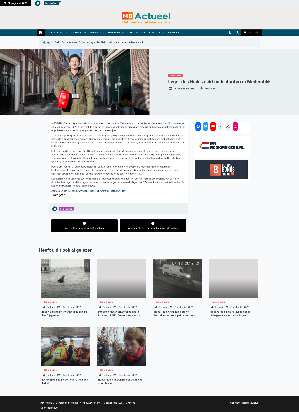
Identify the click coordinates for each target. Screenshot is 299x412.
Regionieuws (175, 75)
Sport (130, 32)
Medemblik (114, 32)
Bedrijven (95, 32)
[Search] (237, 32)
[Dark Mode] (230, 32)
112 (159, 32)
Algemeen (52, 32)
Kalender (173, 32)
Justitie (145, 32)
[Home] (41, 32)
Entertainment (74, 32)
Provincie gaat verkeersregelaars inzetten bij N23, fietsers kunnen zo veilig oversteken (119, 315)
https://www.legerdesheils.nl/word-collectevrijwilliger (98, 190)
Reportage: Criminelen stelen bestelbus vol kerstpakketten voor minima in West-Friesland (174, 315)
